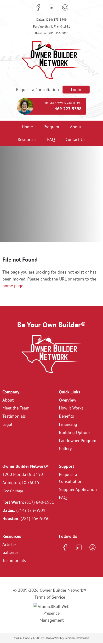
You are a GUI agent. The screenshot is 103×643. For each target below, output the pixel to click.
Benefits (66, 416)
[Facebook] (38, 7)
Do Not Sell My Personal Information (67, 638)
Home (27, 126)
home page (12, 285)
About (75, 126)
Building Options (75, 432)
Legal (7, 424)
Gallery (65, 448)
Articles (9, 544)
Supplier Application (78, 489)
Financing (68, 424)
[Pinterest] (65, 7)
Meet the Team (15, 408)
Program (51, 126)
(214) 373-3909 (51, 20)
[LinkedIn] (51, 7)
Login (76, 89)
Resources (27, 139)
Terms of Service (49, 597)
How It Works (71, 408)
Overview (67, 400)
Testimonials (14, 416)
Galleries (10, 552)
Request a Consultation (37, 89)
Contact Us (76, 139)
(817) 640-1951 (51, 26)
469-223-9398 (68, 108)
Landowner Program (77, 440)
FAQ (51, 139)
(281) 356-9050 (51, 33)
